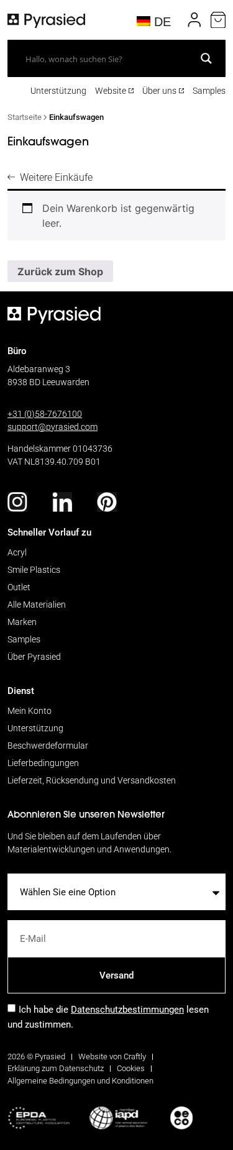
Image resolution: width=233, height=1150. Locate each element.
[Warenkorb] (218, 20)
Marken (22, 621)
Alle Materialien (36, 604)
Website (110, 90)
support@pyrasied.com (52, 426)
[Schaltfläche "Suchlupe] (206, 58)
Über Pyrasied (34, 656)
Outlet (18, 587)
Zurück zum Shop (60, 271)
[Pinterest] (107, 502)
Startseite (24, 116)
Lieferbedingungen (43, 763)
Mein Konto (29, 710)
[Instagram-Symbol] (17, 502)
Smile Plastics (33, 569)
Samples (209, 90)
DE (160, 22)
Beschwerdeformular (47, 745)
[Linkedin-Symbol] (62, 502)
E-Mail (21, 915)
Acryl (17, 552)
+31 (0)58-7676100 (44, 413)
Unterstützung (58, 90)
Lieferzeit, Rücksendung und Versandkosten (91, 780)
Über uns (159, 90)
